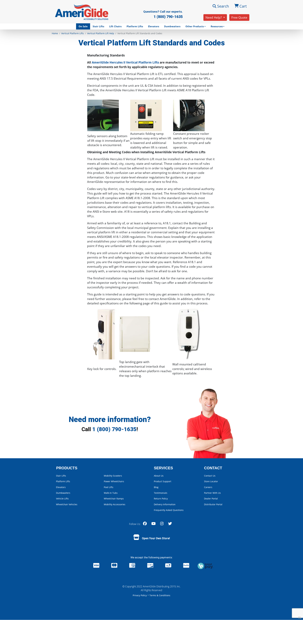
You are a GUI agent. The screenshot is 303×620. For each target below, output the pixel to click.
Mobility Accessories (114, 504)
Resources (217, 26)
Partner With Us (212, 492)
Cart (243, 6)
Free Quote (239, 17)
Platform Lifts (135, 26)
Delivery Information (164, 504)
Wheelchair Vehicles (66, 504)
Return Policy (161, 498)
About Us (158, 475)
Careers (208, 487)
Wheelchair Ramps (114, 498)
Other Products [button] (194, 26)
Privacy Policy (140, 595)
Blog (156, 487)
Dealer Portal (211, 498)
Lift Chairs (115, 26)
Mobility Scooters (113, 475)
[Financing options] (205, 565)
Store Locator (211, 481)
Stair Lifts (98, 26)
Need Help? (214, 17)
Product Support (162, 481)
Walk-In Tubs (111, 492)
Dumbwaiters (172, 26)
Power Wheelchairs (114, 481)
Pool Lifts (108, 487)
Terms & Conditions (159, 595)
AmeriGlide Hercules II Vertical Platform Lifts (125, 62)
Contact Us (209, 475)
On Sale (83, 26)
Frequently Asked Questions (169, 510)
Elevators (153, 26)
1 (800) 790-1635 (114, 429)
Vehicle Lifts (62, 498)
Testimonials (160, 492)
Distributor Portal (213, 504)
